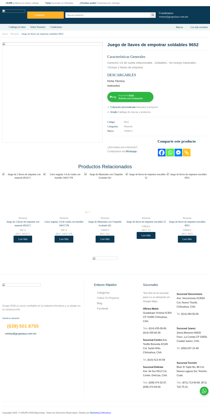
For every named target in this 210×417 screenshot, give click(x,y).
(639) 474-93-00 (151, 387)
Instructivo (113, 85)
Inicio (5, 34)
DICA (23, 230)
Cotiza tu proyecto (108, 297)
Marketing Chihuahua (100, 412)
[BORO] (105, 261)
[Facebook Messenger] (178, 152)
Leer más (37, 207)
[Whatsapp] (170, 152)
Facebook (102, 308)
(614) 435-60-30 (151, 332)
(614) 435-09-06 (157, 328)
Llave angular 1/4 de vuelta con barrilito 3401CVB (64, 223)
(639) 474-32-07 (157, 382)
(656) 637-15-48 (190, 348)
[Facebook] (162, 152)
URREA (128, 131)
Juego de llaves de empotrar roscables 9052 (187, 223)
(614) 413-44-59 (156, 360)
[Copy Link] (186, 152)
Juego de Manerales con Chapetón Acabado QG (105, 223)
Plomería (15, 34)
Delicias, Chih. (160, 375)
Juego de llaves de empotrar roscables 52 (146, 221)
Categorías (103, 292)
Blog (99, 303)
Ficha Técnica (116, 81)
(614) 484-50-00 (190, 314)
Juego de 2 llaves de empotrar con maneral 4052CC (22, 223)
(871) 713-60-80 (191, 382)
